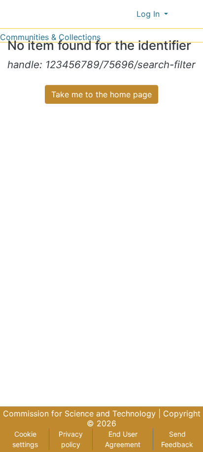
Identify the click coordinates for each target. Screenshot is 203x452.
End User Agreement (122, 439)
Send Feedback (177, 439)
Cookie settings (25, 439)
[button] (127, 14)
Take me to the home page (101, 94)
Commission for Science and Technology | (83, 413)
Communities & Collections (50, 37)
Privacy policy (71, 439)
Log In (149, 14)
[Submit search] (112, 14)
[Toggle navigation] (189, 14)
